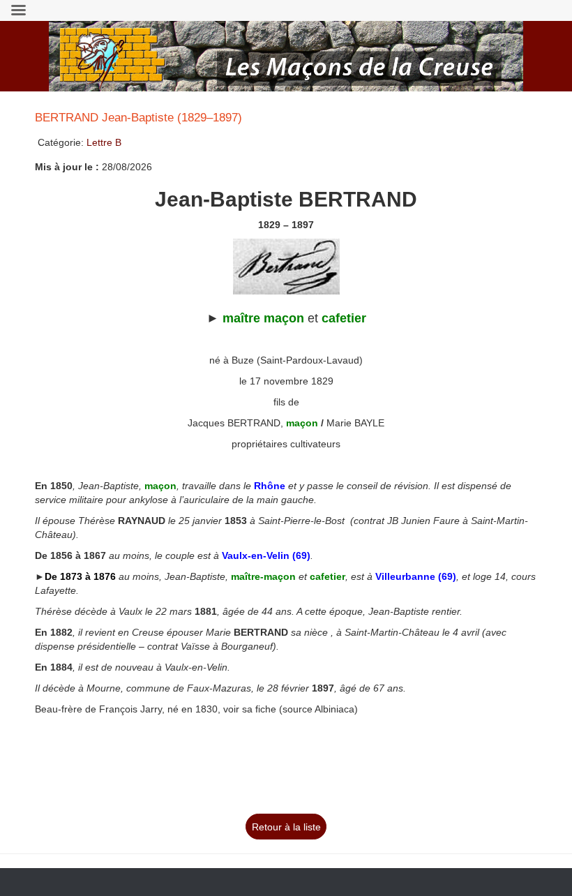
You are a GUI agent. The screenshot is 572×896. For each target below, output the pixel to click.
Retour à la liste (286, 826)
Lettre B (103, 142)
